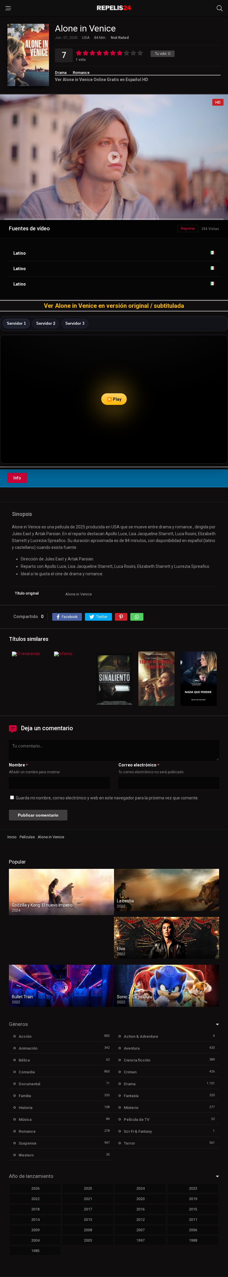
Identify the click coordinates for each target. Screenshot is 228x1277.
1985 (35, 1251)
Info (17, 478)
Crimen (130, 1072)
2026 (35, 1188)
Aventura (132, 1048)
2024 (140, 1188)
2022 (35, 1199)
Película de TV (136, 1119)
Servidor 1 (16, 323)
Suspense (28, 1143)
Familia (25, 1096)
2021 (88, 1199)
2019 (193, 1199)
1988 (193, 1240)
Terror (129, 1143)
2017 (88, 1209)
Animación (28, 1048)
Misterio (131, 1107)
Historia (25, 1107)
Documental (29, 1084)
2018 (35, 1209)
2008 (88, 1230)
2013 (88, 1219)
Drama (60, 73)
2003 (88, 1240)
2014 (35, 1219)
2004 (35, 1240)
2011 (193, 1219)
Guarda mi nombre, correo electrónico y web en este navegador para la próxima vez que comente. (107, 798)
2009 (35, 1230)
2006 (193, 1230)
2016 (140, 1209)
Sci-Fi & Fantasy (138, 1131)
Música (25, 1119)
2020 (140, 1199)
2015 (193, 1209)
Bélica (24, 1060)
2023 (193, 1188)
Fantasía (131, 1096)
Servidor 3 (74, 323)
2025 (88, 1188)
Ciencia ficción (137, 1060)
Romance (81, 73)
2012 (140, 1219)
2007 (140, 1230)
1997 (140, 1240)
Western (26, 1155)
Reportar (188, 228)
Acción (25, 1036)
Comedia (27, 1072)
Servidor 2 (45, 323)
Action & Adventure (141, 1036)
